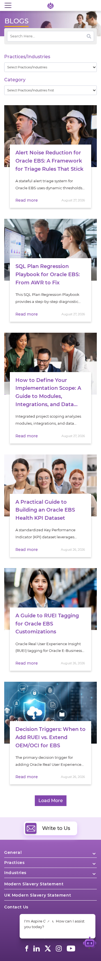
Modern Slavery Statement (33, 883)
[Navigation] (8, 5)
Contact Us (16, 907)
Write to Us (56, 828)
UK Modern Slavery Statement (37, 895)
